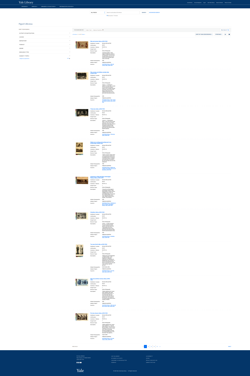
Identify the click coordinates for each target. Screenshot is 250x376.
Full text (116, 15)
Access (21, 37)
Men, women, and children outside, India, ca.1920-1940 (99, 73)
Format (21, 44)
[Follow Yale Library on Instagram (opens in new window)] (78, 362)
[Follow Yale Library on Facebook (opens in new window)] (77, 362)
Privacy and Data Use (151, 360)
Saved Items (189, 2)
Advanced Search (154, 12)
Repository (23, 41)
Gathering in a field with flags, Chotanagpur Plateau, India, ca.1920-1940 (100, 177)
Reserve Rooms (219, 2)
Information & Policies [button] (66, 6)
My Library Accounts (116, 358)
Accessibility (149, 356)
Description (110, 15)
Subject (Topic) (24, 56)
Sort (203, 34)
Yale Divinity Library (106, 64)
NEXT (229, 346)
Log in (204, 2)
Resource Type (24, 52)
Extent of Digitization (26, 33)
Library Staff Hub (150, 362)
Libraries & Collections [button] (48, 6)
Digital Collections (26, 24)
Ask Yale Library (211, 2)
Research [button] (24, 6)
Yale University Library (35, 2)
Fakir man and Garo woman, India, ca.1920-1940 (100, 279)
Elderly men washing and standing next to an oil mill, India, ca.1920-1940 (100, 143)
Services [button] (34, 6)
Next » (83, 34)
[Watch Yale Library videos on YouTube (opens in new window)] (81, 362)
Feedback (113, 362)
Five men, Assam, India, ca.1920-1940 (99, 313)
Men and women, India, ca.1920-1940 (98, 41)
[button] (144, 12)
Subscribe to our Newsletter (119, 360)
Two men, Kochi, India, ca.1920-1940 (98, 244)
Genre (21, 48)
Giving (147, 358)
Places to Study (228, 2)
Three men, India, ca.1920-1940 (97, 109)
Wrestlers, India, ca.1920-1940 (97, 212)
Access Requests (197, 2)
